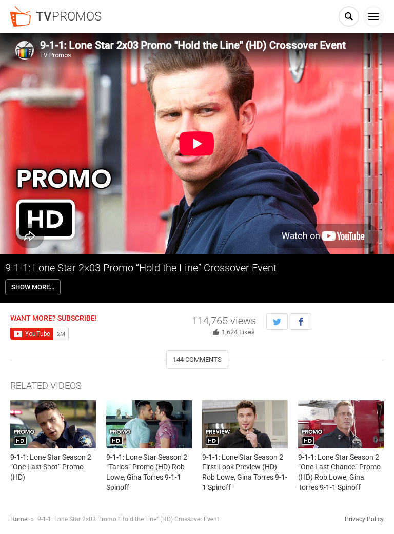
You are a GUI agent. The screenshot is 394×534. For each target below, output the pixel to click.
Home (18, 519)
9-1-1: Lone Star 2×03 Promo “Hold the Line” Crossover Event (141, 268)
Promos (69, 16)
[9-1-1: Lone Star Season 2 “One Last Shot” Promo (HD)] (53, 424)
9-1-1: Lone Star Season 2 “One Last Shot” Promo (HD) (50, 467)
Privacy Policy (364, 519)
